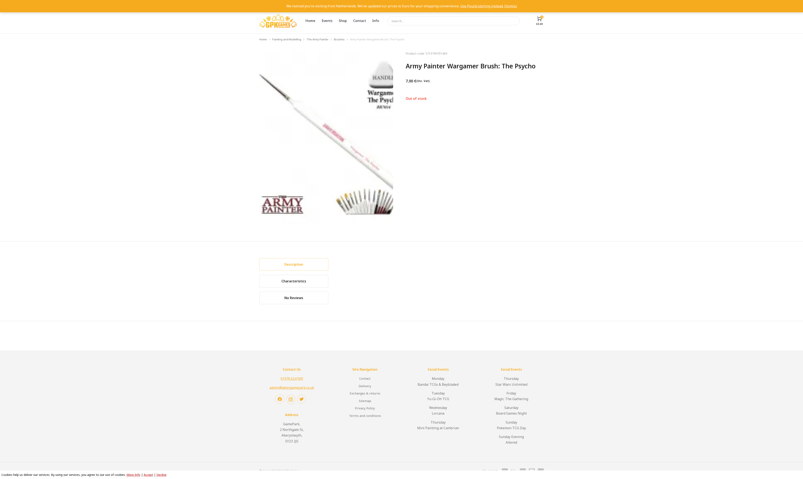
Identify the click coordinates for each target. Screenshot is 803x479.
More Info (133, 475)
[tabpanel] (442, 281)
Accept (148, 475)
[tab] (293, 264)
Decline (161, 475)
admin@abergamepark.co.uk (292, 387)
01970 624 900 (292, 378)
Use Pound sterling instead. (482, 6)
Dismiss (510, 6)
